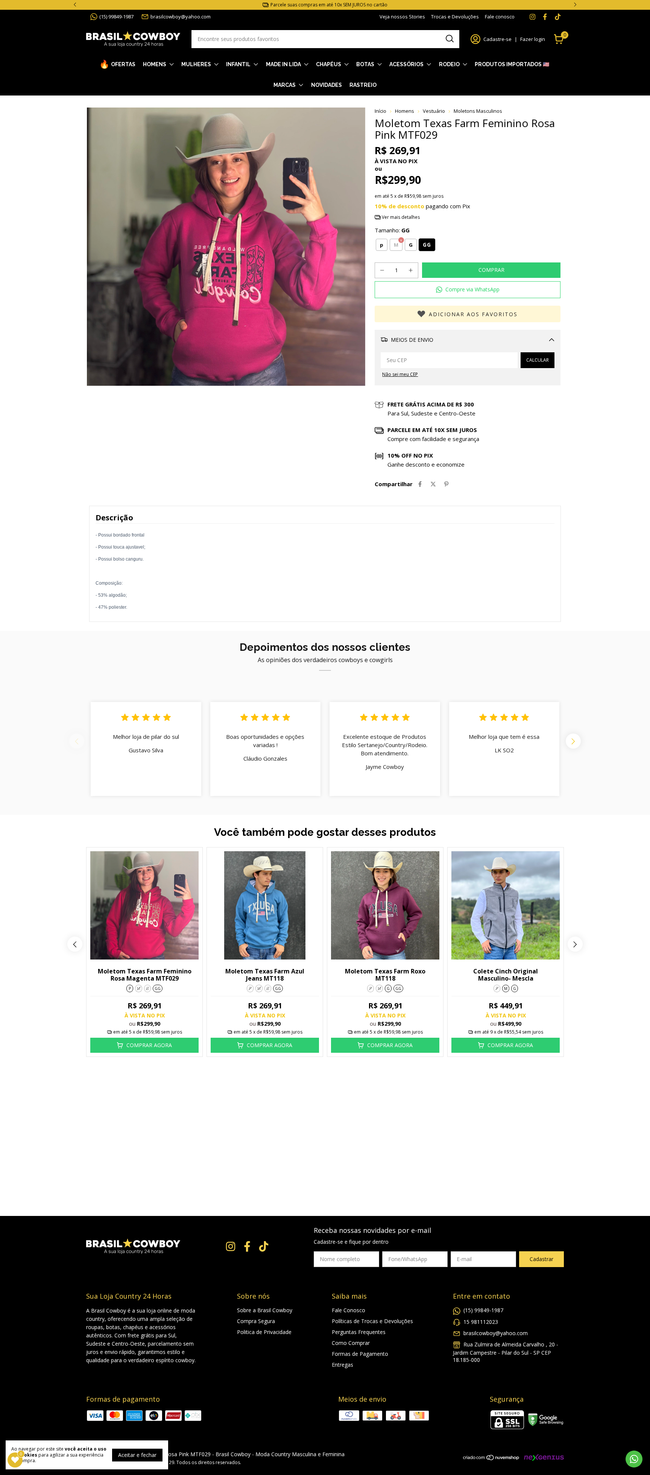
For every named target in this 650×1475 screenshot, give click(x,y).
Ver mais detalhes (400, 217)
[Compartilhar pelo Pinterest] (446, 484)
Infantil (238, 64)
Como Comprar (351, 1342)
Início (380, 111)
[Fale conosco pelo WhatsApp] (634, 1459)
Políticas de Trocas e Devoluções (372, 1321)
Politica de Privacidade (264, 1332)
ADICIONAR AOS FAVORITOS (473, 314)
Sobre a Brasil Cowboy (264, 1310)
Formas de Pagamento (360, 1353)
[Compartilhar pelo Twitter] (433, 484)
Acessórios (406, 64)
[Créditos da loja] (542, 1457)
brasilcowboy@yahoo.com (180, 16)
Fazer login (532, 39)
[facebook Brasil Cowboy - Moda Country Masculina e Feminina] (545, 16)
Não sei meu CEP (400, 374)
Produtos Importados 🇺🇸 (512, 64)
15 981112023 (480, 1321)
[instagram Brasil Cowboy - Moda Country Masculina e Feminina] (532, 16)
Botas (365, 64)
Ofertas (123, 64)
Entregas (342, 1364)
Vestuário (434, 111)
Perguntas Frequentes (359, 1332)
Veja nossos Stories (402, 16)
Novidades (326, 85)
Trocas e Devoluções (455, 16)
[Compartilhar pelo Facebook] (420, 484)
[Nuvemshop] (491, 1458)
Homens (154, 64)
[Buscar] (449, 39)
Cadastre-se (497, 39)
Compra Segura (256, 1321)
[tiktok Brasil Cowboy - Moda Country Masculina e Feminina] (557, 16)
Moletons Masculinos (478, 111)
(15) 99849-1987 (116, 16)
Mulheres (196, 64)
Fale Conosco (348, 1310)
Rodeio (449, 64)
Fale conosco (500, 16)
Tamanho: (392, 230)
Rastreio (363, 85)
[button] (467, 289)
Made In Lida (283, 64)
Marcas (284, 85)
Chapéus (328, 64)
